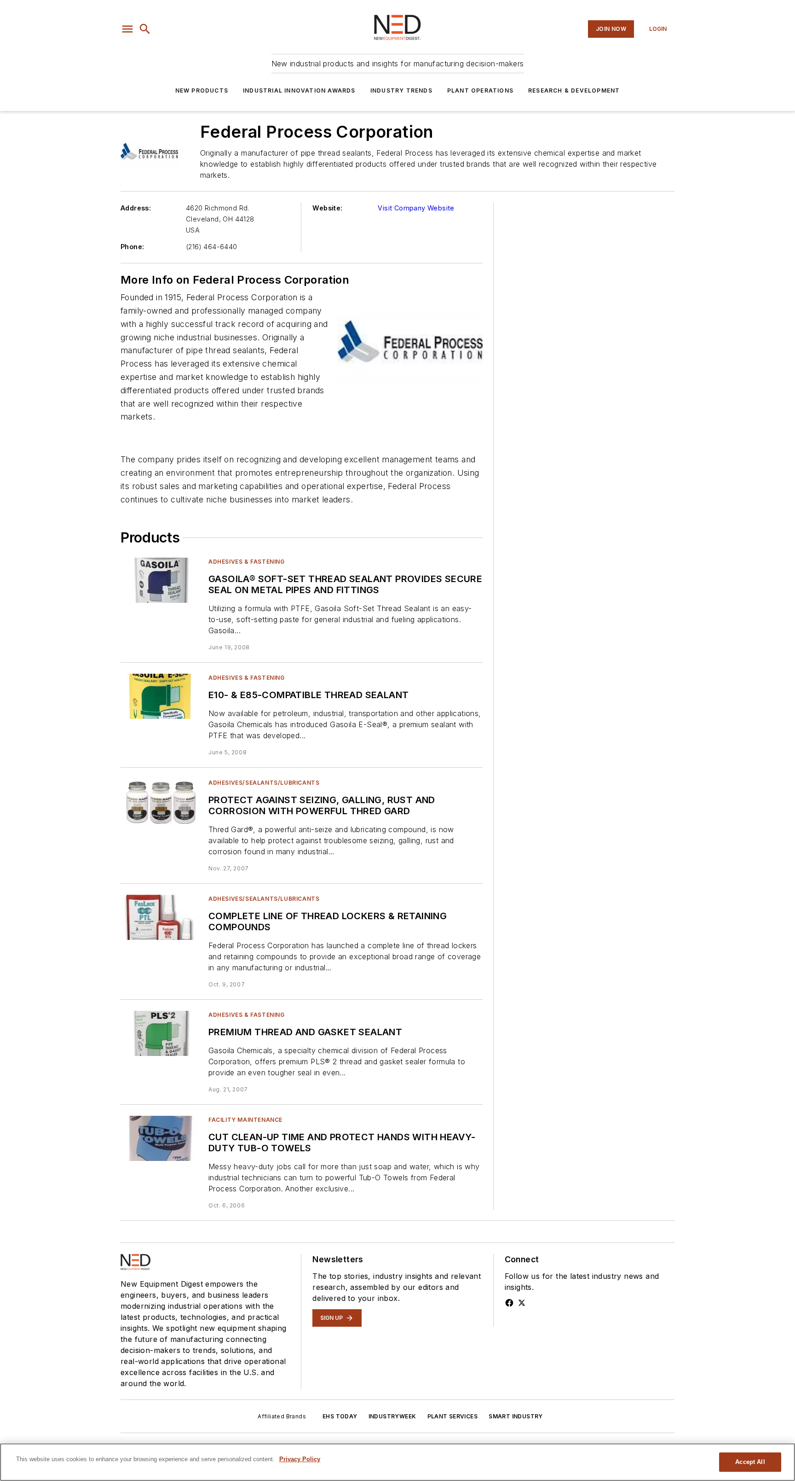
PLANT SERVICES (452, 1416)
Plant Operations (480, 90)
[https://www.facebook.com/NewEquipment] (509, 1302)
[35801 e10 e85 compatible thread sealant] (161, 696)
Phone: (132, 247)
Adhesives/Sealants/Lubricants (263, 782)
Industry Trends (401, 90)
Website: (327, 208)
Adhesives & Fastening (246, 561)
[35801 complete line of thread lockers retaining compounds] (161, 917)
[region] (397, 1462)
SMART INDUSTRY (516, 1416)
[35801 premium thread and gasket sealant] (161, 1033)
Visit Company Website (416, 208)
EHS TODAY (340, 1416)
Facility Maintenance (245, 1119)
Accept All (750, 1461)
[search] (145, 29)
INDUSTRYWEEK (392, 1416)
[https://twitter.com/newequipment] (521, 1302)
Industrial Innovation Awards (299, 90)
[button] (127, 29)
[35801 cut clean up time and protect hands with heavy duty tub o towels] (161, 1138)
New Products (201, 90)
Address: (136, 208)
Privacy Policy (299, 1459)
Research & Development (574, 90)
